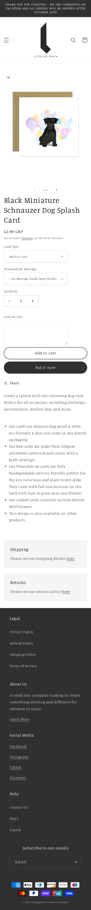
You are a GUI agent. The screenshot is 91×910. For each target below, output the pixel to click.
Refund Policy (21, 643)
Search (15, 830)
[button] (6, 40)
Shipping (27, 238)
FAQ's (14, 818)
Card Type (11, 246)
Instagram (19, 756)
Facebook (18, 746)
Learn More (19, 719)
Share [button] (14, 383)
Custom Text (13, 317)
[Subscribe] (75, 862)
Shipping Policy (23, 654)
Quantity (10, 291)
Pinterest (18, 777)
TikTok (16, 767)
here (70, 558)
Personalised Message (20, 269)
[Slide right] (56, 190)
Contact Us (19, 807)
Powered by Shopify (57, 902)
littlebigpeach (38, 902)
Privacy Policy (21, 632)
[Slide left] (34, 190)
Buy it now (45, 367)
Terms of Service (23, 666)
